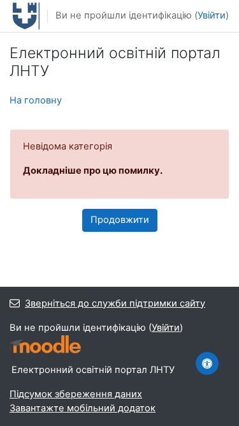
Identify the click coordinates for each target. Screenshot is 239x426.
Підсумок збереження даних (76, 394)
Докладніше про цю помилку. (93, 170)
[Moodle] (45, 344)
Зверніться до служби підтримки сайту (115, 303)
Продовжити (120, 219)
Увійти (212, 15)
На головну (36, 100)
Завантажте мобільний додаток (83, 408)
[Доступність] (207, 363)
